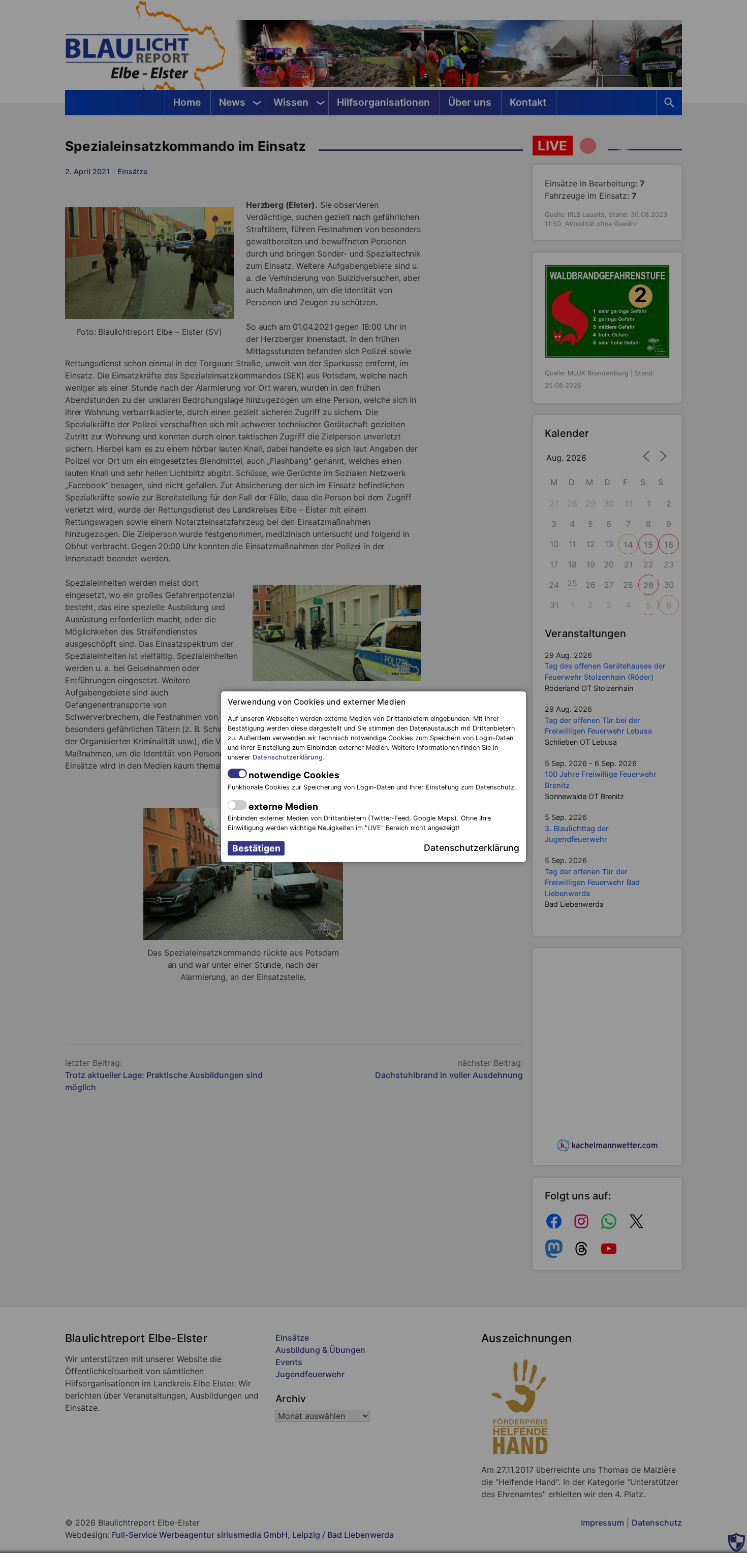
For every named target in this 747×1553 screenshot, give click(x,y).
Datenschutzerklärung (288, 757)
